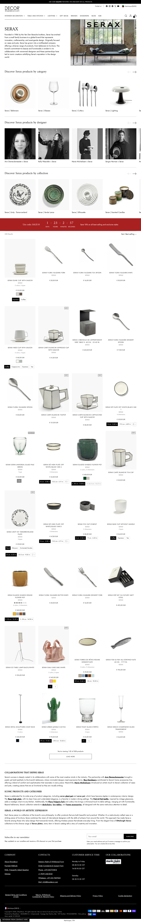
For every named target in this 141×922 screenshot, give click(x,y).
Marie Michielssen (82, 782)
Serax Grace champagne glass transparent (121, 728)
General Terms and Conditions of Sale (16, 896)
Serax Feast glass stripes (87, 727)
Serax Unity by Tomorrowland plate (20, 533)
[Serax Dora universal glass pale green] (20, 446)
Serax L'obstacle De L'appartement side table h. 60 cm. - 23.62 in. (87, 341)
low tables (57, 804)
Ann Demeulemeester (114, 777)
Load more (70, 757)
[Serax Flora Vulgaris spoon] (20, 388)
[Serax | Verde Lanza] (53, 194)
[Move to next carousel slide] (134, 72)
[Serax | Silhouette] (87, 194)
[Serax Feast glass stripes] (87, 708)
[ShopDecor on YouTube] (118, 6)
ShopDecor (20, 912)
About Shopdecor (11, 861)
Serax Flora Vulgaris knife (121, 273)
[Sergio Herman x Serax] (120, 143)
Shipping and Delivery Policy (70, 896)
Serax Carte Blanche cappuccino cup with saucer (87, 416)
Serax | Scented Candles (115, 212)
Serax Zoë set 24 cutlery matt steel (121, 596)
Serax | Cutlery (77, 110)
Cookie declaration (125, 896)
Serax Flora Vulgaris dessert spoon (121, 341)
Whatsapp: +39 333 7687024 (49, 878)
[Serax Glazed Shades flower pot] (87, 446)
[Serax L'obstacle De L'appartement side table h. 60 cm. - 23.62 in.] (87, 321)
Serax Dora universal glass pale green (20, 466)
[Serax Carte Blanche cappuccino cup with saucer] (87, 392)
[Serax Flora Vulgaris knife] (121, 254)
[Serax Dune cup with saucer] (20, 258)
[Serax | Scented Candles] (120, 194)
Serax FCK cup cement (87, 524)
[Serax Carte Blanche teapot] (53, 392)
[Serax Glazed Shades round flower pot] (20, 576)
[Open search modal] (126, 16)
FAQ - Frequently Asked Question (17, 870)
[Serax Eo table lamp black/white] (20, 645)
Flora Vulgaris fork (56, 801)
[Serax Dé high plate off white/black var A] (53, 446)
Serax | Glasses (44, 110)
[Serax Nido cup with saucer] (20, 325)
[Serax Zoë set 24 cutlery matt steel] (121, 576)
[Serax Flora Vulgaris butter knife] (53, 576)
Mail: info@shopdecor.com (48, 882)
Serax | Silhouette (78, 212)
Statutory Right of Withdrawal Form (51, 861)
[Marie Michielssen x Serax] (87, 143)
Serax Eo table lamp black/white (20, 667)
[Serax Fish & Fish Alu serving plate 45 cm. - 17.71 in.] (121, 641)
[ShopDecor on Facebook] (107, 6)
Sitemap (7, 874)
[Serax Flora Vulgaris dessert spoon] (121, 321)
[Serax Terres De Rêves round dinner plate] (87, 641)
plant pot (69, 796)
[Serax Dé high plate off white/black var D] (53, 505)
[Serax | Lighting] (120, 92)
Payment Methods (11, 865)
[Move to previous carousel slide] (129, 72)
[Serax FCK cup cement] (87, 505)
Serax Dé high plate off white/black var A (53, 466)
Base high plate (14, 799)
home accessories (74, 804)
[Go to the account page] (130, 16)
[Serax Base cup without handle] (121, 505)
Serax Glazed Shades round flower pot (20, 596)
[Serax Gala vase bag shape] (53, 645)
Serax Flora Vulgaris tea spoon (87, 273)
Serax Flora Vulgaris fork (53, 273)
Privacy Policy (98, 896)
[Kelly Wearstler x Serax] (53, 143)
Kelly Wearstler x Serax (47, 161)
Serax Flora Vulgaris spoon (20, 407)
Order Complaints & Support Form (50, 865)
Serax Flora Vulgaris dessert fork (87, 595)
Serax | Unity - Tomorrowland (16, 212)
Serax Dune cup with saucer (20, 280)
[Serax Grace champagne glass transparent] (121, 708)
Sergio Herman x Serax (114, 161)
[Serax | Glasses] (53, 92)
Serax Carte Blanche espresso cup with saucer (53, 349)
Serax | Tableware (12, 110)
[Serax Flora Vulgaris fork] (53, 254)
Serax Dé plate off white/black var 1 (121, 408)
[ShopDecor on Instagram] (110, 6)
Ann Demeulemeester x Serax (16, 161)
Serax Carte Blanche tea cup (121, 472)
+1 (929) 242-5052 (45, 874)
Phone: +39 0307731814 (47, 870)
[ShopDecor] (12, 9)
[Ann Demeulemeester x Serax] (20, 143)
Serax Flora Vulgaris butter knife (53, 595)
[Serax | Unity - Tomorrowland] (20, 194)
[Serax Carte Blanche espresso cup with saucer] (53, 325)
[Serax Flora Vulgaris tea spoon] (87, 254)
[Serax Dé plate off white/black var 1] (121, 388)
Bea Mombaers (90, 780)
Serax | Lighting (111, 110)
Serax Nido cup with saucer (20, 348)
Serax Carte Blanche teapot (53, 415)
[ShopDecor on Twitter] (115, 6)
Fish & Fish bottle (101, 799)
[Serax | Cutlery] (87, 92)
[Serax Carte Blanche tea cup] (121, 450)
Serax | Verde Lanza (46, 212)
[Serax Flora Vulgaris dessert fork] (87, 576)
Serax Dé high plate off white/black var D (53, 525)
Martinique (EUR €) (13, 908)
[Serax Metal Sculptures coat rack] (20, 708)
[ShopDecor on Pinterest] (112, 6)
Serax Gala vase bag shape (53, 667)
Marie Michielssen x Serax (82, 161)
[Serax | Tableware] (20, 92)
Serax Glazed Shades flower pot (87, 465)
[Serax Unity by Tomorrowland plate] (20, 509)
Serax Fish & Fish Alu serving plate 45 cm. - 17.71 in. (121, 661)
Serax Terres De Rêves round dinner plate (87, 661)
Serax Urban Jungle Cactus (54, 727)
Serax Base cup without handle (121, 524)
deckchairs (47, 804)
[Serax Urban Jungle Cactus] (53, 708)
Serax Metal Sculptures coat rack (20, 727)
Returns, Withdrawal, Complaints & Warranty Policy (43, 896)
